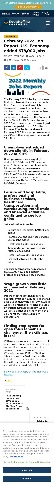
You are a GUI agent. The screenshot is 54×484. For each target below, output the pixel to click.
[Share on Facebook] (7, 67)
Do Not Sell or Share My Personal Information (27, 462)
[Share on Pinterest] (20, 67)
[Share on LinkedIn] (13, 67)
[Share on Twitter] (27, 67)
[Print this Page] (40, 67)
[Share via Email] (46, 67)
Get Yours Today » (28, 7)
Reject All (27, 470)
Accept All (27, 478)
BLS (10, 381)
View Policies (16, 456)
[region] (27, 453)
